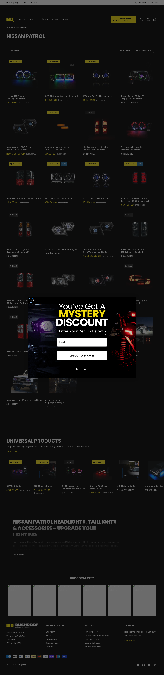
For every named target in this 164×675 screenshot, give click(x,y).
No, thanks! (82, 369)
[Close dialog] (31, 300)
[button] (82, 356)
